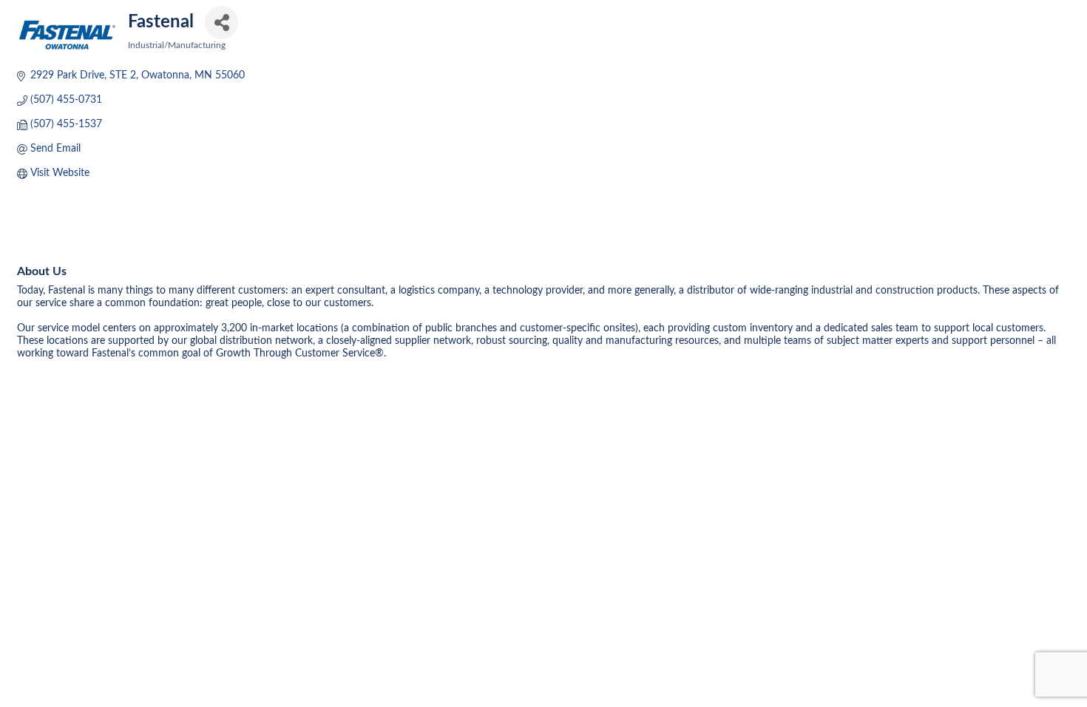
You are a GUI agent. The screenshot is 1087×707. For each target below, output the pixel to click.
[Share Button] (221, 22)
